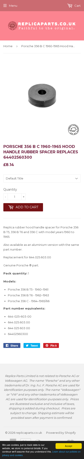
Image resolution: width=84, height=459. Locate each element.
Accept (68, 446)
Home (8, 46)
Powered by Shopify (61, 432)
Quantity (10, 189)
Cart (77, 5)
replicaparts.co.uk (29, 432)
